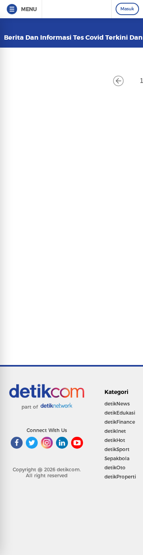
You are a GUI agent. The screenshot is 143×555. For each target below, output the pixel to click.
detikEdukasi (119, 413)
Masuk (127, 9)
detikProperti (120, 477)
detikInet (115, 431)
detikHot (114, 440)
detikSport (116, 449)
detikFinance (119, 422)
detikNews (117, 404)
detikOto (115, 468)
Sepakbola (116, 458)
